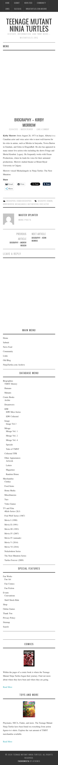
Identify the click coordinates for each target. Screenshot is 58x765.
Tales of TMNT (12, 449)
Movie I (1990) (10, 520)
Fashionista (23, 761)
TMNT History (10, 383)
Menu (6, 46)
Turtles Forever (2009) (14, 560)
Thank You (7, 613)
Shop (5, 604)
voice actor (44, 204)
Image (7, 420)
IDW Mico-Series (13, 412)
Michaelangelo (21, 204)
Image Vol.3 (11, 423)
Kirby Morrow (8, 204)
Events (6, 592)
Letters (9, 465)
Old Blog (17, 8)
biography (42, 200)
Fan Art (7, 579)
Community (41, 2)
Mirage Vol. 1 (12, 431)
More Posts (25, 219)
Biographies (11, 200)
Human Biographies (24, 200)
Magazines (10, 469)
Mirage (7, 428)
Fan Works (7, 576)
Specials (9, 444)
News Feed (28, 2)
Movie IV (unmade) (12, 537)
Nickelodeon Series (12, 551)
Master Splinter (27, 129)
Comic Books (8, 397)
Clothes (7, 481)
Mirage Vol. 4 (12, 440)
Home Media (9, 490)
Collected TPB (10, 453)
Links (7, 8)
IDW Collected (12, 416)
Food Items (9, 486)
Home (7, 2)
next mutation (33, 204)
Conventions (9, 595)
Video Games (10, 503)
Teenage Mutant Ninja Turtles (29, 25)
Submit (17, 2)
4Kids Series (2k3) (12, 511)
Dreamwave (9, 404)
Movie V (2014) (11, 542)
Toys (6, 499)
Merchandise (8, 478)
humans (49, 200)
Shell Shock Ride (11, 600)
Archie (7, 400)
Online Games (9, 608)
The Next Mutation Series (15, 555)
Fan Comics (9, 583)
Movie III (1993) (11, 529)
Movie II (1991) (11, 524)
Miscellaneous (10, 495)
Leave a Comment (42, 129)
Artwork (9, 460)
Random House (12, 474)
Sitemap (6, 622)
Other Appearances (12, 457)
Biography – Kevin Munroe (39, 239)
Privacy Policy (9, 617)
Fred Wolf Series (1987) (14, 515)
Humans (7, 388)
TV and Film (8, 508)
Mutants (7, 392)
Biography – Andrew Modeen (18, 244)
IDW (6, 409)
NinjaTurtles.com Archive (36, 8)
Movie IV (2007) (11, 533)
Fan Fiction (9, 588)
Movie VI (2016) (11, 546)
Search (6, 626)
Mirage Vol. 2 (12, 435)
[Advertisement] (29, 81)
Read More (7, 687)
